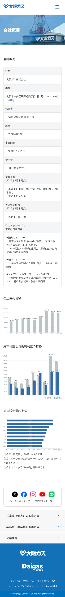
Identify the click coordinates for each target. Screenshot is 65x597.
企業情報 (11, 538)
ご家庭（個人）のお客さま (23, 516)
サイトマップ (48, 586)
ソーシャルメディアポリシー (21, 586)
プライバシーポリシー (20, 580)
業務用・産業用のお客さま (23, 527)
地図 (10, 100)
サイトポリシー (44, 580)
